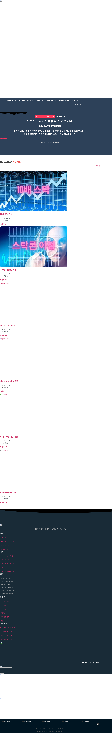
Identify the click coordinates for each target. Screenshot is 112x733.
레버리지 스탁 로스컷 (7, 571)
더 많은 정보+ (76, 100)
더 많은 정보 (5, 549)
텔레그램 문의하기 (6, 635)
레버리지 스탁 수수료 (7, 564)
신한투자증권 (5, 601)
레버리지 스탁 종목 (7, 556)
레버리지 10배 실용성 (9, 381)
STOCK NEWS (64, 100)
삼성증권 (3, 609)
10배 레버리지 (51, 100)
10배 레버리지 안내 (8, 492)
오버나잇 (3, 568)
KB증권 (3, 613)
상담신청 (78, 104)
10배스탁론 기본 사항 (9, 437)
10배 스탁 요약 (6, 214)
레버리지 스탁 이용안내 (26, 100)
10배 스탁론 (40, 100)
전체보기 (97, 166)
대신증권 (3, 605)
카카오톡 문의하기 (6, 631)
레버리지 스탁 (11, 100)
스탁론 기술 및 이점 (8, 270)
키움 (2, 621)
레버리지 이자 (5, 560)
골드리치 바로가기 (6, 639)
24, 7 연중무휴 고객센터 (7, 627)
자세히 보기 (3, 224)
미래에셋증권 (5, 617)
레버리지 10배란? (7, 325)
